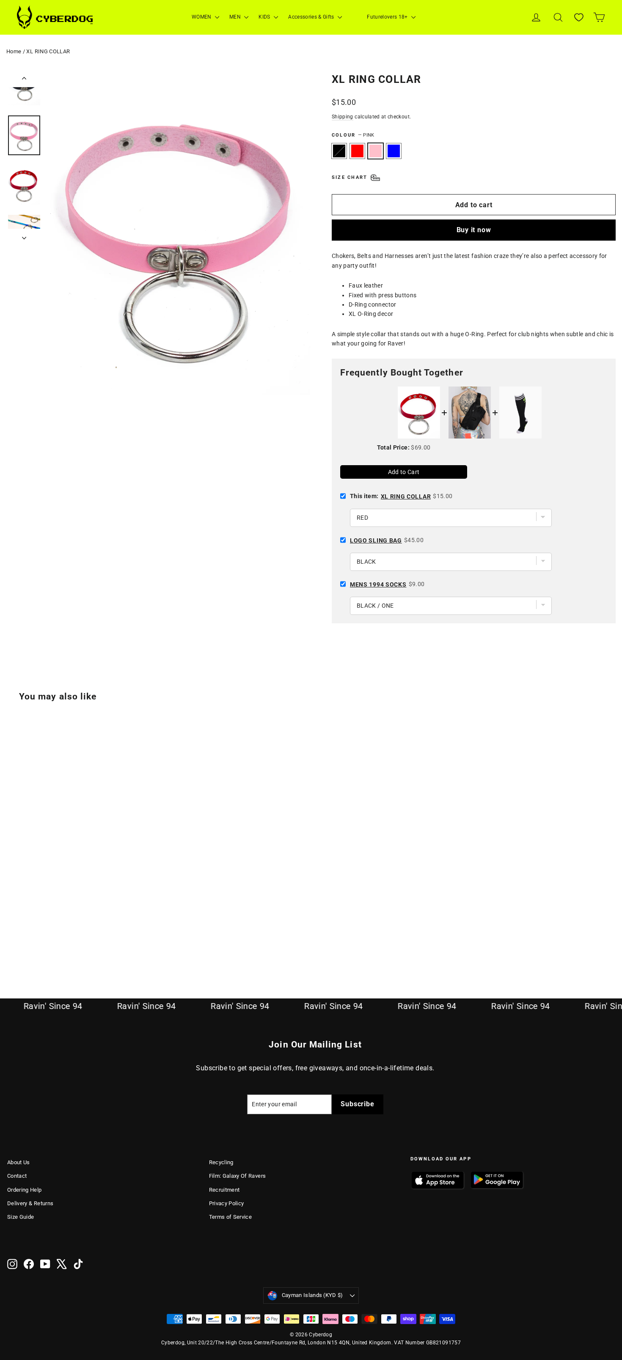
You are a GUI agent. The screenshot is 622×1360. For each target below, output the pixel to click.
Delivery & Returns (30, 1203)
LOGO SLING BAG (376, 540)
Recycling (221, 1162)
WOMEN (202, 17)
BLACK (339, 151)
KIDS (265, 17)
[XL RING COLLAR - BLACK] (12, 940)
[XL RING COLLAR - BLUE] (44, 940)
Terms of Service (230, 1217)
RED (357, 151)
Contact (17, 1176)
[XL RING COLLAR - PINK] (33, 940)
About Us (18, 1162)
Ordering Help (24, 1190)
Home (13, 51)
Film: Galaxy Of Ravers (237, 1176)
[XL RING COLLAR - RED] (23, 940)
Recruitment (224, 1190)
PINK (375, 151)
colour (353, 135)
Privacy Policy (226, 1203)
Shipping (342, 117)
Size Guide (20, 1217)
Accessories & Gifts (312, 17)
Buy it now (474, 230)
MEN (235, 17)
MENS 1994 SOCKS (378, 584)
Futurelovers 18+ (388, 17)
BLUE (393, 151)
